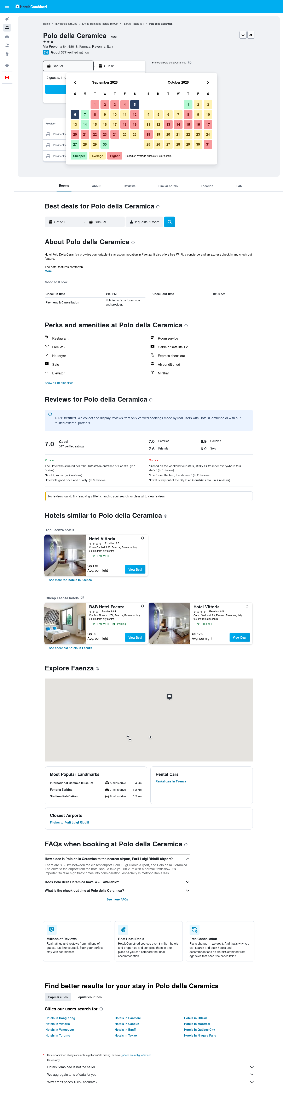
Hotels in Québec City (199, 1029)
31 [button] (208, 144)
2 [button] (105, 104)
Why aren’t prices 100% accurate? (72, 1081)
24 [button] (115, 134)
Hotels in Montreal (197, 1024)
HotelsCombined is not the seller (71, 1067)
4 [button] (125, 104)
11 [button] (125, 114)
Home (46, 23)
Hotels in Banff (125, 1029)
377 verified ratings (75, 52)
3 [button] (115, 104)
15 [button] (95, 124)
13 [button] (75, 124)
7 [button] (85, 114)
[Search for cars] (7, 36)
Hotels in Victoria (58, 1024)
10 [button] (115, 114)
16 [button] (105, 124)
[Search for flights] (7, 19)
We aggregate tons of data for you (72, 1074)
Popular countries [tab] (89, 997)
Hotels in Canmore (128, 1018)
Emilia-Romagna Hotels (95, 23)
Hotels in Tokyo (126, 1035)
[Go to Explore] (7, 54)
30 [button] (105, 144)
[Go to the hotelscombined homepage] (31, 6)
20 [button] (75, 134)
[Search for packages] (7, 45)
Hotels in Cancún (127, 1024)
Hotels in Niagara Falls (200, 1035)
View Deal (135, 569)
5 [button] (135, 104)
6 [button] (75, 114)
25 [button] (125, 134)
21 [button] (85, 134)
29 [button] (95, 144)
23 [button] (105, 134)
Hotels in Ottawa (196, 1018)
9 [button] (105, 114)
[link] (70, 580)
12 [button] (135, 114)
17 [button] (115, 124)
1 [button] (95, 104)
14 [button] (85, 124)
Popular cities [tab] (58, 997)
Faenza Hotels (131, 23)
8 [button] (95, 114)
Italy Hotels (61, 23)
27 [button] (75, 144)
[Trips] (7, 66)
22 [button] (95, 134)
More (48, 271)
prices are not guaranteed (136, 1055)
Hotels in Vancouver (60, 1029)
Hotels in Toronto (58, 1035)
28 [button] (85, 144)
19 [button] (135, 124)
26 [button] (135, 134)
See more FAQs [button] (117, 899)
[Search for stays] (7, 28)
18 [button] (125, 124)
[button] (7, 6)
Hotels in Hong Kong (60, 1018)
